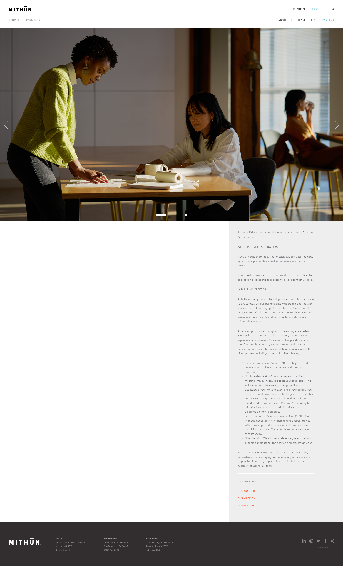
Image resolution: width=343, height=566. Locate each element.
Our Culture (247, 490)
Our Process (247, 505)
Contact (14, 20)
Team (301, 20)
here (309, 279)
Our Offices (246, 498)
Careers (328, 20)
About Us (285, 20)
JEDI (313, 20)
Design (299, 9)
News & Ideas (32, 20)
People (318, 9)
